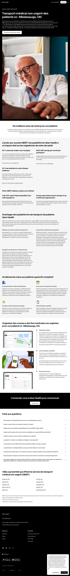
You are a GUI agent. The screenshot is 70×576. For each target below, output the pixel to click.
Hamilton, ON (5, 484)
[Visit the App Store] (16, 559)
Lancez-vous (35, 403)
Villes (8, 9)
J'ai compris (64, 572)
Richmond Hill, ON (41, 490)
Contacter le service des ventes (12, 32)
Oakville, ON (5, 482)
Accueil (4, 9)
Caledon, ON (39, 487)
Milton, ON (5, 490)
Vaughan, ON (39, 482)
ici (48, 568)
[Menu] (68, 2)
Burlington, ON (40, 484)
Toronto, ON (39, 479)
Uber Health (5, 2)
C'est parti (63, 2)
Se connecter (56, 2)
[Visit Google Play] (6, 559)
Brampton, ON (6, 479)
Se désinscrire (56, 572)
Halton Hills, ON (6, 487)
